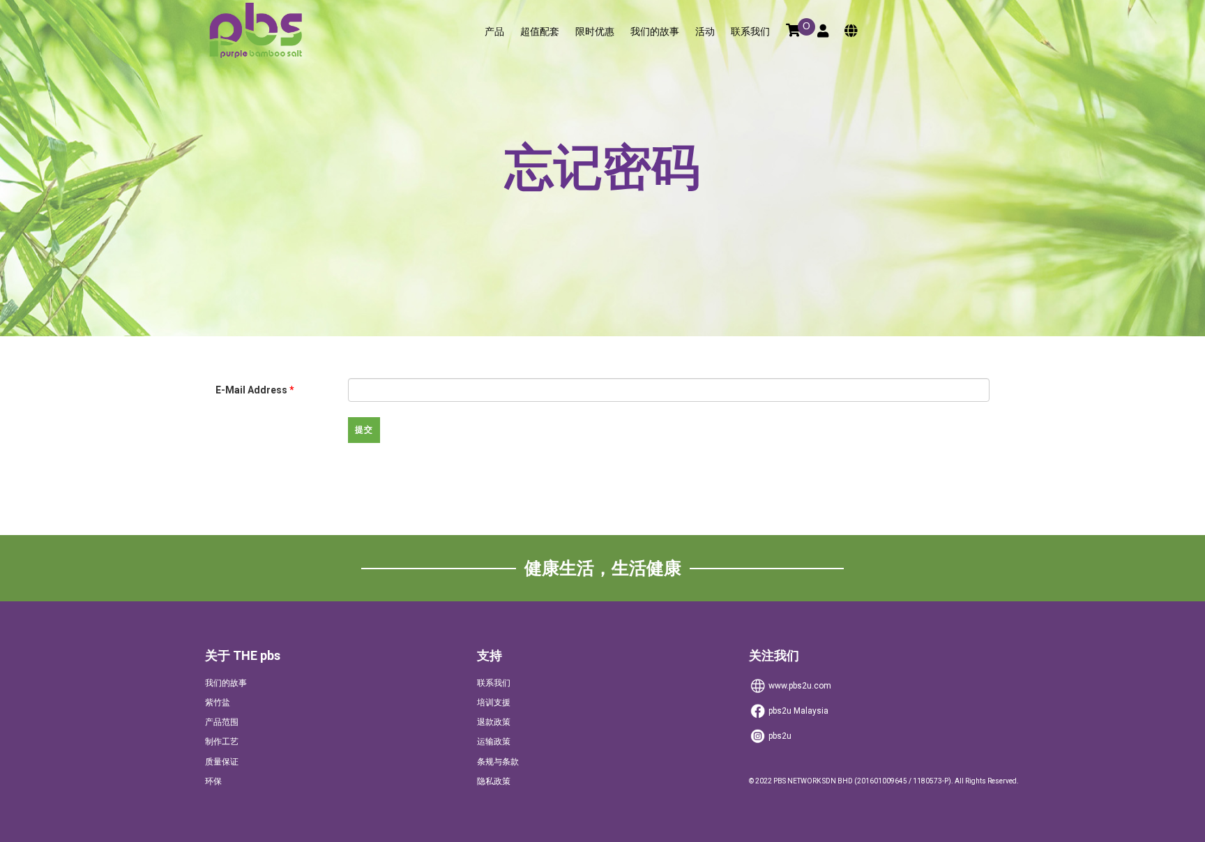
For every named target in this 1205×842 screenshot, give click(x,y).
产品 (494, 31)
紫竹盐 (217, 702)
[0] (793, 31)
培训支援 (493, 702)
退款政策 (493, 722)
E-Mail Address (254, 390)
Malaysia (798, 711)
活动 (705, 31)
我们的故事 (654, 31)
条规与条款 (498, 762)
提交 (364, 430)
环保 (213, 781)
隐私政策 (493, 781)
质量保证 (221, 762)
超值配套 (539, 31)
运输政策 (493, 741)
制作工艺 (221, 741)
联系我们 (750, 31)
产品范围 (221, 722)
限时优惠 (594, 31)
